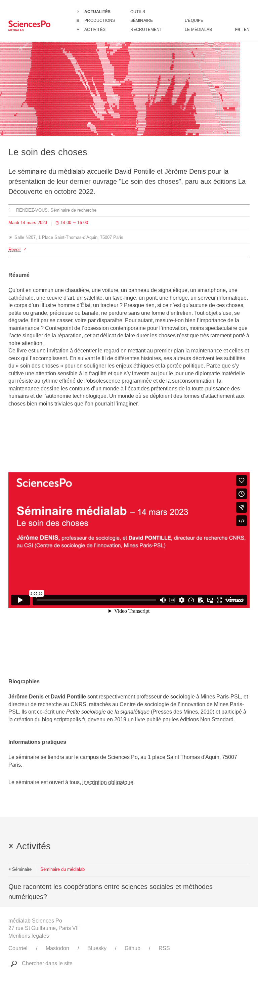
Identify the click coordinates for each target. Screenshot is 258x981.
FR (238, 29)
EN (247, 29)
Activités (94, 29)
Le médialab (198, 29)
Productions (99, 20)
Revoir (14, 249)
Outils (137, 11)
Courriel (18, 948)
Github (132, 948)
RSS (164, 948)
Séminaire (141, 20)
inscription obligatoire (107, 782)
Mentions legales (28, 936)
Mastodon (57, 948)
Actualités (97, 11)
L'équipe (194, 20)
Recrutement (146, 29)
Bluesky (96, 948)
